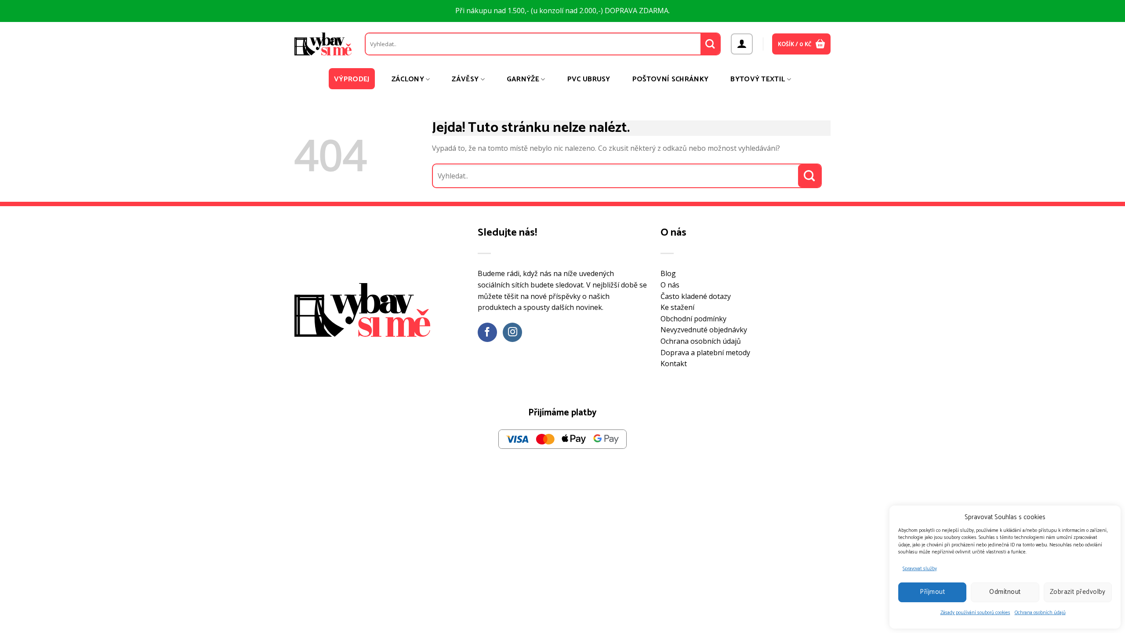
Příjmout (932, 591)
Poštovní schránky (670, 79)
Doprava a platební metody (705, 352)
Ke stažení (677, 307)
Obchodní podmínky (693, 319)
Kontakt (673, 363)
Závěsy (465, 79)
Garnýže (523, 79)
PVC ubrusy (588, 79)
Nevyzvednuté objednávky (703, 330)
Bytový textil (757, 79)
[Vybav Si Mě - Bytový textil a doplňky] (323, 44)
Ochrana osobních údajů (1040, 613)
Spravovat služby (920, 569)
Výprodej (352, 79)
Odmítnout (1004, 591)
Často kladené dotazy (695, 296)
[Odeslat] (710, 44)
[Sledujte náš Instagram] (513, 332)
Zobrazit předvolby (1078, 591)
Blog (668, 273)
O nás (669, 285)
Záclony (408, 79)
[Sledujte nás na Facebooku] (487, 332)
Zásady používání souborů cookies (975, 613)
